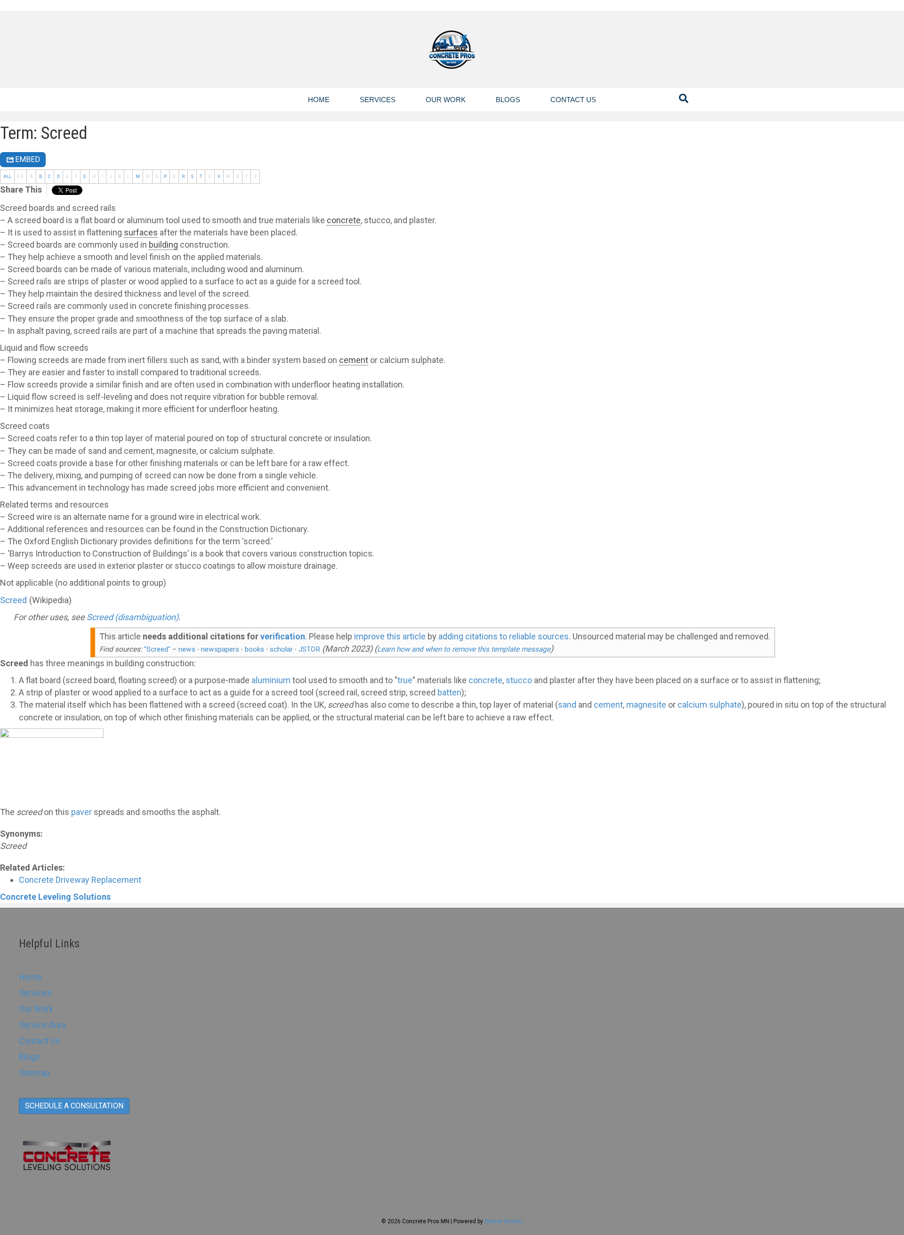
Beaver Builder (503, 1221)
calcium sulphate (710, 705)
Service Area (42, 1025)
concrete (485, 680)
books (254, 649)
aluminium (271, 680)
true (404, 680)
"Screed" (157, 649)
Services (378, 100)
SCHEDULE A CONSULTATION (74, 1105)
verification (282, 636)
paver (81, 812)
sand (567, 705)
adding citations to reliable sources (503, 636)
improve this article (390, 636)
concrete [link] (344, 220)
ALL (7, 176)
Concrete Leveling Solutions (55, 897)
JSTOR (309, 649)
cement (608, 705)
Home (319, 100)
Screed (13, 600)
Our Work (446, 100)
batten (449, 692)
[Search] (683, 98)
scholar (281, 649)
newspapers (220, 649)
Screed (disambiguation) (132, 617)
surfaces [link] (141, 232)
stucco (519, 680)
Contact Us (573, 100)
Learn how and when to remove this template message (463, 649)
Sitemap (34, 1073)
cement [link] (353, 360)
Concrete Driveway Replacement (80, 880)
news (186, 649)
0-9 (20, 176)
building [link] (163, 245)
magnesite (646, 705)
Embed (27, 159)
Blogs (508, 100)
